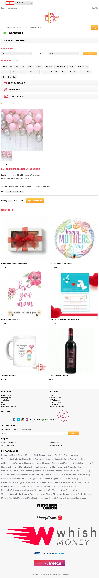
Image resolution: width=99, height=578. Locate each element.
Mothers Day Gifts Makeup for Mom (16, 498)
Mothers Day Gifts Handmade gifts (36, 490)
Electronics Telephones (11, 490)
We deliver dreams (7, 445)
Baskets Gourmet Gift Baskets (37, 463)
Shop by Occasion (17, 83)
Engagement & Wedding (50, 72)
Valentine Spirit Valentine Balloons (48, 471)
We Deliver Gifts (55, 398)
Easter (64, 72)
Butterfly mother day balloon (61, 263)
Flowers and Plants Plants (66, 478)
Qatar (3, 404)
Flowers (39, 67)
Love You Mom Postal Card (11, 319)
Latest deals (16, 96)
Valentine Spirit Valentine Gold (64, 490)
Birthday (30, 67)
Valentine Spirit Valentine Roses (14, 459)
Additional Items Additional (12, 463)
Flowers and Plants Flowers (13, 455)
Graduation (12, 77)
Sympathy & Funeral (20, 72)
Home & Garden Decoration (81, 494)
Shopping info (6, 398)
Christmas (48, 67)
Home (3, 104)
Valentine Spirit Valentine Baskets (37, 467)
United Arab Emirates (8, 407)
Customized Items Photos (41, 494)
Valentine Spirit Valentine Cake (76, 471)
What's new (14, 90)
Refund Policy (6, 396)
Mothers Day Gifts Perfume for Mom (54, 482)
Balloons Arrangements (11, 478)
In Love (72, 67)
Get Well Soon (83, 67)
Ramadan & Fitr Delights (11, 467)
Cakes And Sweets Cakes (75, 459)
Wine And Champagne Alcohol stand (71, 498)
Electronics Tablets (61, 494)
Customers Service (56, 402)
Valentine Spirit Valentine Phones (15, 494)
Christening (34, 72)
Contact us (5, 400)
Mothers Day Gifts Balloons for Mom (47, 475)
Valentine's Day (61, 67)
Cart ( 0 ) (95, 8)
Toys (82, 72)
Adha (89, 72)
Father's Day (19, 67)
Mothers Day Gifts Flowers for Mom (63, 455)
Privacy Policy (54, 404)
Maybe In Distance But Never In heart (65, 319)
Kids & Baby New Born (67, 486)
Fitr (3, 77)
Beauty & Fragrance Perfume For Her (38, 478)
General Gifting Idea (57, 445)
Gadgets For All (87, 463)
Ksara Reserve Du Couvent (58, 376)
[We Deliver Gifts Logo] (49, 18)
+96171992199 (15, 33)
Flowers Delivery (55, 442)
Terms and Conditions (57, 407)
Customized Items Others (44, 498)
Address (4, 402)
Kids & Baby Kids (30, 482)
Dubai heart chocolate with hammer (14, 263)
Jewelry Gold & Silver (80, 482)
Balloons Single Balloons (36, 455)
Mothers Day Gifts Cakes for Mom (66, 467)
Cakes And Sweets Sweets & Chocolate (46, 459)
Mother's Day (7, 67)
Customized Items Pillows (45, 486)
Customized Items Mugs (11, 482)
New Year (73, 72)
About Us (53, 396)
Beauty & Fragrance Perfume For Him (17, 486)
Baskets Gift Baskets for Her (76, 475)
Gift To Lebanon (55, 400)
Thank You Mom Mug (8, 376)
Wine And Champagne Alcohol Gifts (16, 475)
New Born (5, 72)
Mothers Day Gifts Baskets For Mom (16, 471)
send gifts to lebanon (8, 442)
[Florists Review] (63, 421)
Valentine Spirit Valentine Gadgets (65, 463)
